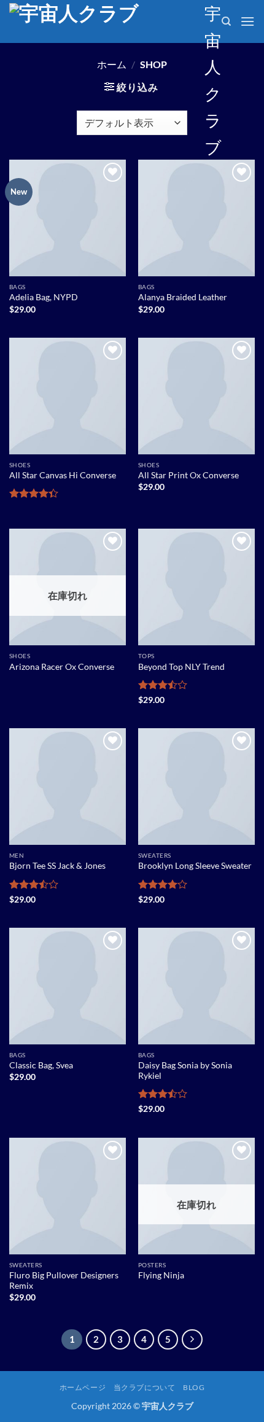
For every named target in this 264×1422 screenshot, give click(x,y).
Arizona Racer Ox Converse (61, 667)
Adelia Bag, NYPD (43, 297)
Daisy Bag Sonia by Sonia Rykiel (185, 1070)
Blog (193, 1387)
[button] (247, 21)
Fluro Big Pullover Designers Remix (63, 1280)
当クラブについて (145, 1387)
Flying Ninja (161, 1275)
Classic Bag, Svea (41, 1065)
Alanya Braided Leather (182, 297)
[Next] (192, 1339)
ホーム (111, 64)
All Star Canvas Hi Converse (62, 475)
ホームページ (83, 1387)
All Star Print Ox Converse (188, 475)
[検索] (226, 21)
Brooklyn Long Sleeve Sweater (195, 866)
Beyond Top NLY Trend (181, 667)
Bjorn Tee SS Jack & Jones (57, 866)
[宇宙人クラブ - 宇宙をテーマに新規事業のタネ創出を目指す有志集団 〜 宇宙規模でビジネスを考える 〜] (102, 21)
